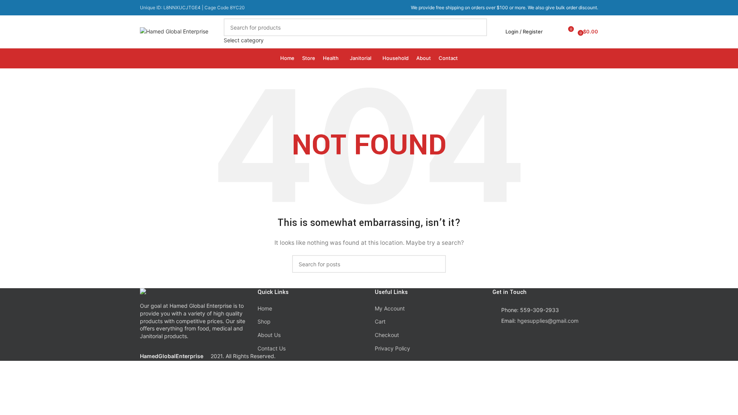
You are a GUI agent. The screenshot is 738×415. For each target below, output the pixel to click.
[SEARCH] (478, 31)
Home (265, 308)
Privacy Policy (392, 348)
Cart (380, 321)
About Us (269, 335)
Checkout (387, 335)
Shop (264, 321)
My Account (390, 308)
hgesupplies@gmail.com (547, 320)
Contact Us (272, 348)
